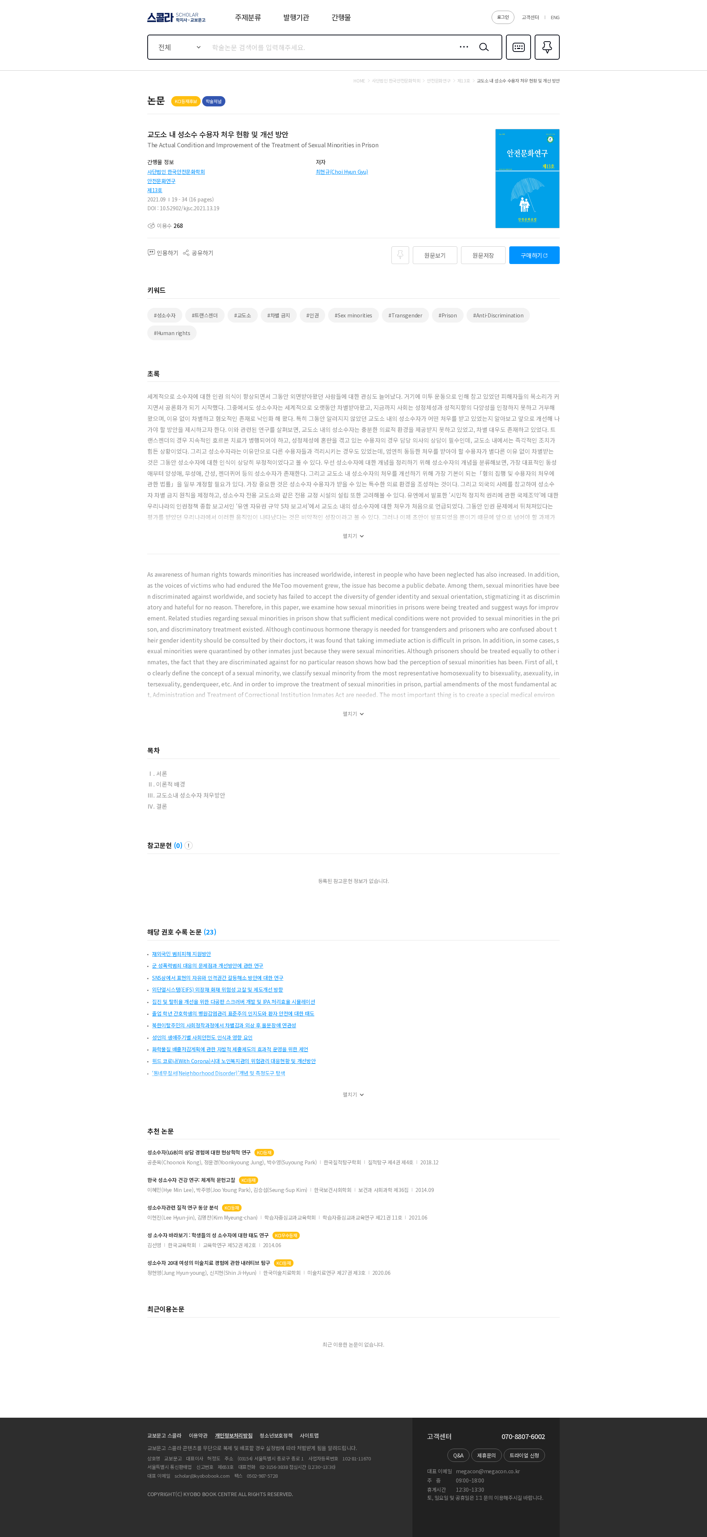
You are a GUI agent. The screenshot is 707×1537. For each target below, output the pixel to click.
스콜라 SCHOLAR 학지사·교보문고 (175, 21)
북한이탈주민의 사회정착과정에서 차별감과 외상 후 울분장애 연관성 (224, 1025)
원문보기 (435, 255)
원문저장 (483, 255)
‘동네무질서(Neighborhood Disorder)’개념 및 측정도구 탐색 (218, 1073)
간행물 (341, 17)
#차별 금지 (278, 315)
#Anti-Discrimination (498, 315)
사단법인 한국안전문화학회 (176, 171)
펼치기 (350, 536)
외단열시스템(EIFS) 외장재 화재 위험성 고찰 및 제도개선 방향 (217, 989)
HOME (359, 80)
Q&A (458, 1455)
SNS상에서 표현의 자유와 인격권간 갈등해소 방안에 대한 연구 (217, 977)
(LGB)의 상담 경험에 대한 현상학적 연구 (199, 1152)
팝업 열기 (188, 845)
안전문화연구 (161, 180)
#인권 (312, 315)
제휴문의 (486, 1455)
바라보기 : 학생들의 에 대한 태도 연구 (208, 1235)
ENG (555, 17)
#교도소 (242, 315)
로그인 (503, 17)
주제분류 (248, 17)
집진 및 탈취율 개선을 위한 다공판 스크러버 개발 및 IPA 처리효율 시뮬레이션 (233, 1001)
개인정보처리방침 (234, 1435)
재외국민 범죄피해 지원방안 (181, 953)
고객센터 (530, 17)
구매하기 (531, 255)
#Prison (448, 315)
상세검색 (462, 52)
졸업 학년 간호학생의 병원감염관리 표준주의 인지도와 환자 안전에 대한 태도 (233, 1013)
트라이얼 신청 (524, 1455)
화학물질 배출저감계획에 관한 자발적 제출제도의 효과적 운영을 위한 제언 (230, 1049)
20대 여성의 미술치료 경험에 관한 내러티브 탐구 (208, 1262)
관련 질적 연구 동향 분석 (182, 1207)
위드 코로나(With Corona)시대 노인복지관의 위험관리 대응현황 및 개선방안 (234, 1061)
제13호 (154, 190)
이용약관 (198, 1435)
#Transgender (405, 315)
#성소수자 (165, 315)
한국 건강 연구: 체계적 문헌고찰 (191, 1180)
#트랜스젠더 (205, 315)
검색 (482, 52)
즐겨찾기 (546, 59)
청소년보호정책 (276, 1435)
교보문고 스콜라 (164, 1435)
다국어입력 (518, 59)
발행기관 (296, 17)
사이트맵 (309, 1435)
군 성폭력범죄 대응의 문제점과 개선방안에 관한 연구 (207, 965)
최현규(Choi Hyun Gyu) (342, 171)
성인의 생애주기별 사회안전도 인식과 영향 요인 (202, 1037)
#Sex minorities (353, 315)
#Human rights (172, 333)
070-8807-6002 (523, 1436)
